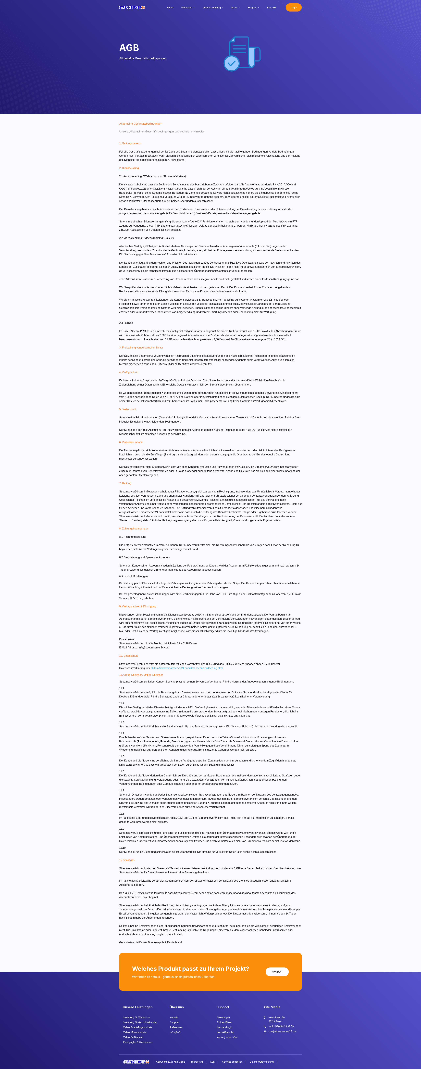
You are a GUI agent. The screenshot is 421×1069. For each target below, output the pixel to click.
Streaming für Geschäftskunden (140, 1022)
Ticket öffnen (224, 1022)
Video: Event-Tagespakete (137, 1027)
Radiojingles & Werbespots (137, 1042)
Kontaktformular (225, 1032)
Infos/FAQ (175, 1032)
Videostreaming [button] (212, 7)
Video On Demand (133, 1037)
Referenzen (176, 1027)
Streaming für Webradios (136, 1017)
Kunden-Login (224, 1027)
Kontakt (271, 7)
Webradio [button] (187, 7)
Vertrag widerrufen (227, 1037)
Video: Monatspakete (135, 1032)
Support (174, 1022)
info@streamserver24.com (283, 1031)
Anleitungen (223, 1017)
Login (294, 7)
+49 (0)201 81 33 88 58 (281, 1026)
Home (170, 7)
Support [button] (252, 7)
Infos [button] (234, 7)
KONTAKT (277, 971)
